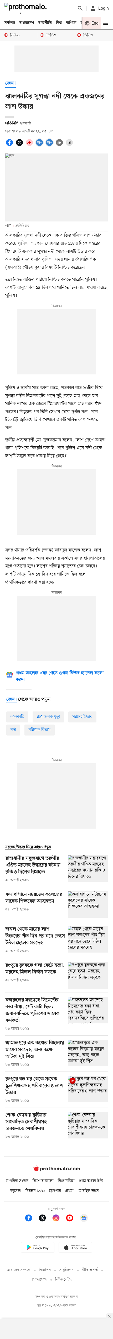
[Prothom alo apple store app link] (75, 1248)
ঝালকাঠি (17, 717)
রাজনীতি (45, 23)
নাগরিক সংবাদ (17, 1181)
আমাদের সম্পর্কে (18, 1270)
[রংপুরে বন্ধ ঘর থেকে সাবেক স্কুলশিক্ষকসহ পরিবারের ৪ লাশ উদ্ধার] (88, 1090)
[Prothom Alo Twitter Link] (45, 1219)
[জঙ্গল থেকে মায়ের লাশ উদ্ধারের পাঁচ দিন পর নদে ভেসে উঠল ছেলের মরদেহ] (88, 940)
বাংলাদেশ (26, 23)
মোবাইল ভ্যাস (88, 1191)
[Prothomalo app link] (37, 1248)
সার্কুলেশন (66, 1270)
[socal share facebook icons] (10, 145)
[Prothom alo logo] (56, 1170)
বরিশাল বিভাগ (39, 730)
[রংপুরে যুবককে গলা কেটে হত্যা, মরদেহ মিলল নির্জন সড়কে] (88, 975)
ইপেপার (55, 1191)
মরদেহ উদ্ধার (82, 717)
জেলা (10, 84)
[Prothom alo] (26, 8)
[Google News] (84, 1218)
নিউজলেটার (64, 1279)
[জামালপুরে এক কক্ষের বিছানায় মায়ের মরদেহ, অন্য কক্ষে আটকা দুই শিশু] (88, 1054)
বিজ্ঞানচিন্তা (66, 1181)
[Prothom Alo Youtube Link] (72, 1219)
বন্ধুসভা (15, 1191)
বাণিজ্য (71, 23)
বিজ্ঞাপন (45, 1270)
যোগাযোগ (39, 1279)
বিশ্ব (59, 23)
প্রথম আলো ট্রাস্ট (91, 1181)
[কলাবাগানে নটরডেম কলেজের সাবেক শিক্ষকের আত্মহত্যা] (88, 904)
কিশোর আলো (43, 1181)
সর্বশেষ (9, 23)
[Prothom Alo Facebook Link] (31, 1219)
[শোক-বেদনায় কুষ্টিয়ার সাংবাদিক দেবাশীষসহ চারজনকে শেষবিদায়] (88, 1126)
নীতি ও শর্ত (90, 1270)
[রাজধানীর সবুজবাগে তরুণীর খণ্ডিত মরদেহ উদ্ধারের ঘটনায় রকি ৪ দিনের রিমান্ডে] (88, 869)
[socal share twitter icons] (20, 145)
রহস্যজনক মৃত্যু (48, 717)
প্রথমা (69, 1191)
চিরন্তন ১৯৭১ (35, 1191)
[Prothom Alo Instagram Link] (58, 1219)
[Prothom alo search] (80, 8)
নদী (13, 730)
